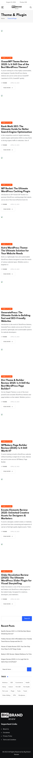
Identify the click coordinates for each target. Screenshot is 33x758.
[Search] (31, 7)
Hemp (4, 687)
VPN (14, 695)
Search (27, 618)
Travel (25, 691)
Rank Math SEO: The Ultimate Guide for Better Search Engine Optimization (16, 129)
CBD (11, 682)
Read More (7, 87)
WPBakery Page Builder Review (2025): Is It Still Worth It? (14, 448)
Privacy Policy (7, 736)
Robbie (5, 83)
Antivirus (5, 682)
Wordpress (21, 695)
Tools (19, 691)
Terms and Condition (9, 740)
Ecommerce (19, 682)
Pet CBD (18, 687)
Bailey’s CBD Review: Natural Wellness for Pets (16, 654)
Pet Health (26, 687)
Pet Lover (5, 691)
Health (28, 682)
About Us (6, 729)
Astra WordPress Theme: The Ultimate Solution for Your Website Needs (15, 251)
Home (3, 18)
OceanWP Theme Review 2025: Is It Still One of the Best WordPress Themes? (15, 64)
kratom (11, 687)
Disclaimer (6, 732)
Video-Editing (6, 695)
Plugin (12, 691)
